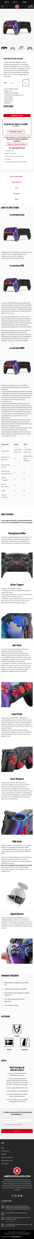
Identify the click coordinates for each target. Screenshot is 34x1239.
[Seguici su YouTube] (21, 1195)
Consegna (8, 159)
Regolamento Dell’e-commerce (17, 1232)
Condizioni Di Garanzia (23, 1234)
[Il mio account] (29, 7)
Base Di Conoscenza (7, 1157)
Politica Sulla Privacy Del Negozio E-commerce (17, 1233)
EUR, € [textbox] (14, 2)
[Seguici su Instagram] (15, 1195)
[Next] (30, 27)
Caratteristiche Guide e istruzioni (14, 156)
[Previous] (3, 27)
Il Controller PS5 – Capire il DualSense (16, 1213)
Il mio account (5, 1151)
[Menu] (2, 7)
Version (5, 82)
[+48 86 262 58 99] (8, 2)
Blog (2, 1148)
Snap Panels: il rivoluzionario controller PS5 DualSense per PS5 (17, 1218)
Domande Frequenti (7, 1161)
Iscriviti (17, 1131)
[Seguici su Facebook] (12, 1195)
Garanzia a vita (9, 151)
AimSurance (4, 1164)
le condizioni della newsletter (15, 1125)
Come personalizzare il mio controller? (16, 162)
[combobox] (15, 2)
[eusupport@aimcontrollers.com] (6, 2)
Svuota (29, 79)
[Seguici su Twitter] (18, 1195)
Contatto (3, 1154)
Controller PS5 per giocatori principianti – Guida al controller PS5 (18, 1225)
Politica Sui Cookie (10, 1234)
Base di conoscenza (10, 153)
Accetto (13, 1125)
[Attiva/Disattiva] (2, 983)
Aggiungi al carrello (17, 115)
